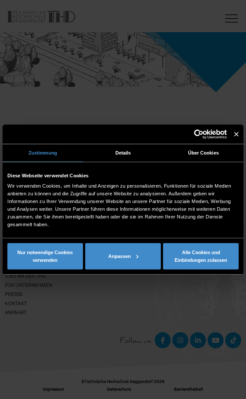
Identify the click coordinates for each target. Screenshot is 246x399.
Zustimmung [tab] (43, 152)
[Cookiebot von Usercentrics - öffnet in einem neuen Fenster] (199, 134)
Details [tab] (123, 152)
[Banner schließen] (236, 134)
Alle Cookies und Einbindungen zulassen (201, 255)
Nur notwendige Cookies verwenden (45, 255)
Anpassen (119, 256)
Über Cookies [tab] (203, 152)
